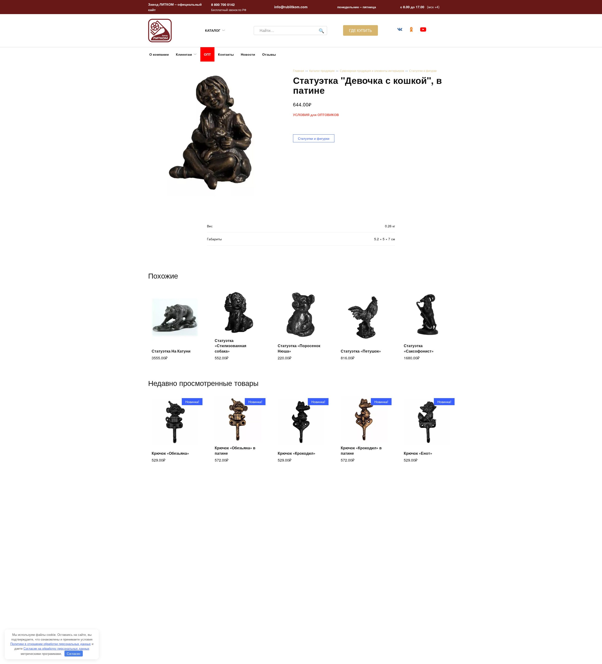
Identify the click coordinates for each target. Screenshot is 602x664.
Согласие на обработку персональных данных (56, 648)
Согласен (73, 653)
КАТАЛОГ (212, 30)
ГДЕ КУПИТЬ (360, 30)
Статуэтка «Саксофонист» (419, 348)
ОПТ (207, 54)
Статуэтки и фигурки (423, 71)
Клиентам (184, 54)
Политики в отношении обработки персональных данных (50, 643)
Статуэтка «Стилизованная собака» (230, 346)
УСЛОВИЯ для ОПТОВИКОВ (316, 115)
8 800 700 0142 (223, 4)
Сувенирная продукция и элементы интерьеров (372, 71)
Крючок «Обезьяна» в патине (235, 450)
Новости (248, 54)
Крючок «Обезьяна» (170, 453)
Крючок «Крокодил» (296, 453)
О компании (159, 54)
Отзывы (269, 54)
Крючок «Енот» (418, 453)
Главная (298, 71)
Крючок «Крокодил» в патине (361, 450)
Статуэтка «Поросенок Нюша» (299, 348)
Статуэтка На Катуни (171, 351)
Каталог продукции (322, 71)
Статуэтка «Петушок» (361, 351)
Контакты (226, 54)
